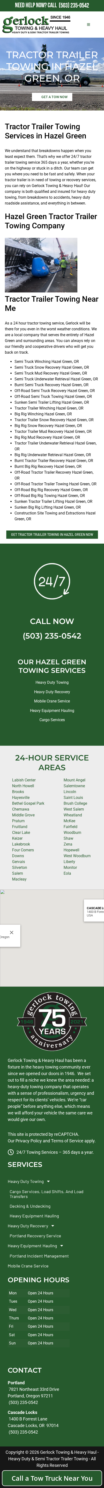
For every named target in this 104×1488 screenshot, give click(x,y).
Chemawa (20, 809)
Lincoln (70, 791)
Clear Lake (21, 832)
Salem (17, 873)
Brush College (75, 803)
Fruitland (19, 826)
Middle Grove (23, 815)
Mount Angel (74, 780)
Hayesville (21, 797)
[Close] (11, 932)
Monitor (70, 867)
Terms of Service (67, 1141)
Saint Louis (73, 797)
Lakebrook (21, 844)
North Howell (23, 786)
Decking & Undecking (30, 1206)
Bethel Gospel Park (28, 803)
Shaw (68, 838)
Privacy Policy (28, 1141)
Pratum (18, 821)
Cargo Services (52, 720)
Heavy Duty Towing (52, 682)
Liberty (69, 861)
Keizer (17, 838)
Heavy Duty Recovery (52, 692)
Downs (18, 856)
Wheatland (73, 815)
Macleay (19, 879)
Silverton (19, 867)
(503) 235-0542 (52, 636)
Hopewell (71, 850)
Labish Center (24, 780)
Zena (68, 844)
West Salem (74, 809)
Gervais (18, 861)
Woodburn (72, 832)
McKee (69, 821)
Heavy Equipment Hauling (52, 710)
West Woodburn (77, 856)
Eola (67, 873)
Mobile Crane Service (52, 701)
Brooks (18, 791)
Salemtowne (74, 786)
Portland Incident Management (39, 1255)
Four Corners (23, 850)
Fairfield (70, 826)
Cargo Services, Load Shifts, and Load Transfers (46, 1194)
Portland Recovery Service (35, 1236)
